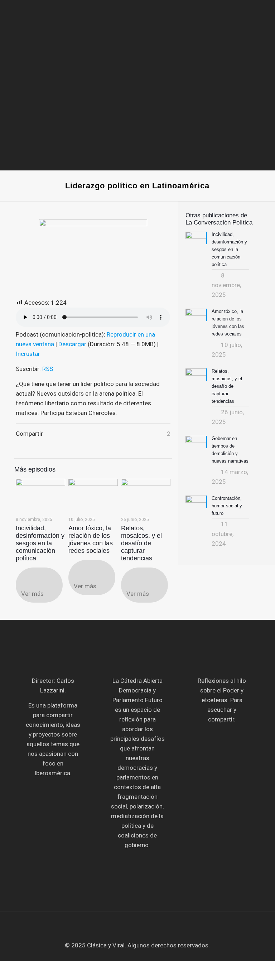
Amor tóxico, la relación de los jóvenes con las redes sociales (90, 539)
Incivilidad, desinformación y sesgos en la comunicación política (40, 543)
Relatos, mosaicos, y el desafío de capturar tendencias (141, 543)
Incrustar (28, 353)
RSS (47, 368)
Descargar (72, 344)
